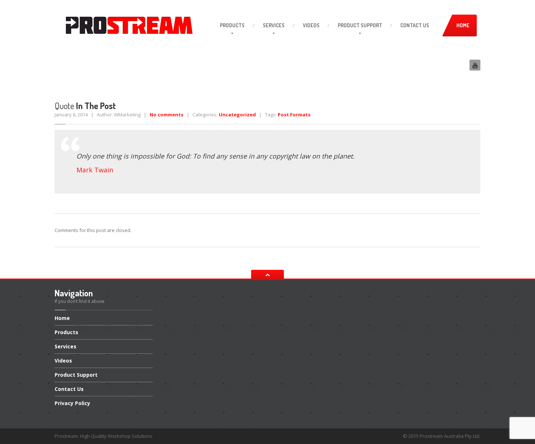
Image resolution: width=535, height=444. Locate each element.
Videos (311, 25)
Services (274, 25)
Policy (72, 403)
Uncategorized (237, 114)
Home (62, 318)
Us (414, 25)
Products (232, 25)
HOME (462, 25)
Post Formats (294, 114)
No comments (166, 114)
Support (360, 25)
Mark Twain (94, 169)
